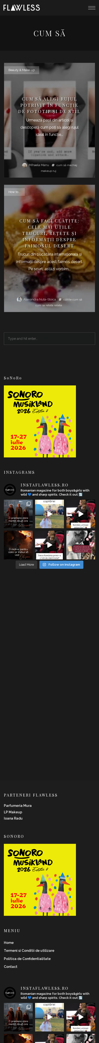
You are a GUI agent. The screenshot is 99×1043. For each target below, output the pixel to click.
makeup (46, 171)
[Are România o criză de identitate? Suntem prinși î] (49, 545)
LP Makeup (13, 812)
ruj (54, 171)
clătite (67, 299)
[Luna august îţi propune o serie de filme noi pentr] (18, 514)
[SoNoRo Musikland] (40, 454)
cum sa (40, 305)
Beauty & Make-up (21, 70)
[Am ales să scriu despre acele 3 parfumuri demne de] (80, 545)
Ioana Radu (13, 818)
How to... (14, 192)
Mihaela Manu (39, 165)
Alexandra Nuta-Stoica (40, 299)
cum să (61, 165)
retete (58, 305)
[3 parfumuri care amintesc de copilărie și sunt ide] (49, 514)
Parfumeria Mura (18, 806)
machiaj (72, 165)
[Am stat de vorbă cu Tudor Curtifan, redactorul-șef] (80, 514)
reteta (49, 305)
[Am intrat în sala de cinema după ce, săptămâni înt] (18, 545)
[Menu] (92, 7)
